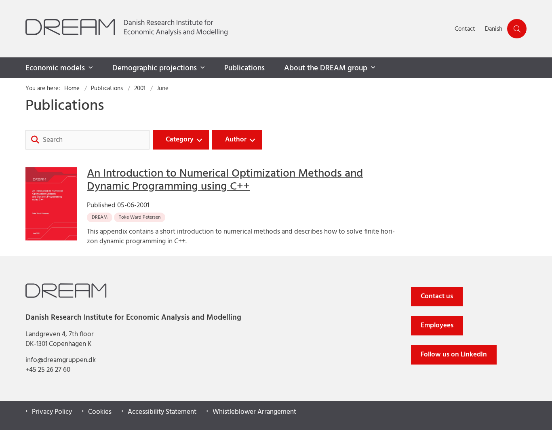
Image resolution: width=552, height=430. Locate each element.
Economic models (55, 68)
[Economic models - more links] (89, 67)
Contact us (437, 296)
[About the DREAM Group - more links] (372, 67)
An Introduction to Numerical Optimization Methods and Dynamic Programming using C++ (225, 180)
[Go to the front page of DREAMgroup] (237, 28)
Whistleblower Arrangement (254, 412)
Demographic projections (154, 68)
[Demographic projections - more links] (201, 67)
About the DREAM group (325, 68)
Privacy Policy (52, 412)
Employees (437, 325)
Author (236, 139)
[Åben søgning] (517, 28)
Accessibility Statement (162, 412)
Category (180, 139)
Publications (244, 68)
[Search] (35, 140)
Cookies (100, 412)
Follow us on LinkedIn (454, 354)
